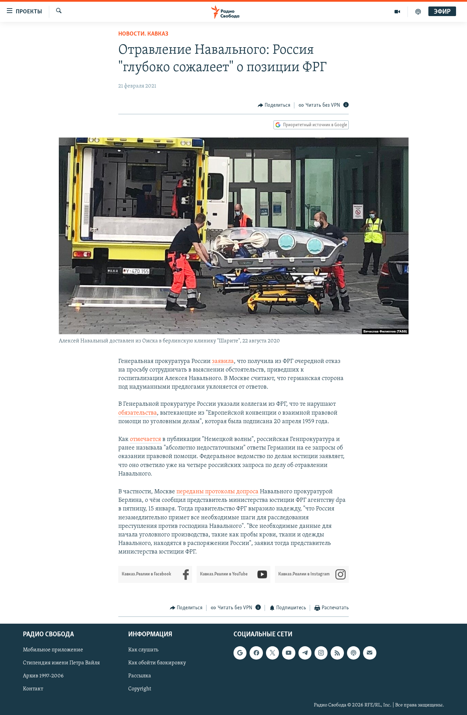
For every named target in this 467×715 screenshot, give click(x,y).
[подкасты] (418, 11)
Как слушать (143, 650)
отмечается (145, 440)
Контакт (33, 689)
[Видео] (397, 11)
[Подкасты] (353, 652)
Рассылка (139, 676)
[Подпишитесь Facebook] (256, 652)
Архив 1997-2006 (43, 676)
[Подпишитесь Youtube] (288, 652)
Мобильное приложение (53, 650)
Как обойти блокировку (157, 663)
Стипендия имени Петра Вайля (61, 663)
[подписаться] (369, 652)
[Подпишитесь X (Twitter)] (272, 652)
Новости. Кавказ (143, 34)
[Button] (274, 105)
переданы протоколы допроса (217, 492)
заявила (223, 362)
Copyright (139, 689)
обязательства (137, 413)
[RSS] (337, 652)
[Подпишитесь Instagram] (321, 652)
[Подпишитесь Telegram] (304, 652)
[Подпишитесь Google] (240, 652)
